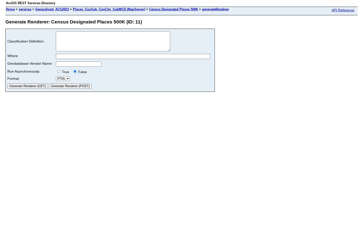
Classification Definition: (25, 41)
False (82, 72)
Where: (13, 56)
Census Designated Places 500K (173, 9)
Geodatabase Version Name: (30, 63)
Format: (13, 78)
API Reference (343, 10)
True (66, 72)
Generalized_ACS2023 (52, 9)
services (25, 9)
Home (10, 9)
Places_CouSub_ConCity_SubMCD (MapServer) (109, 9)
